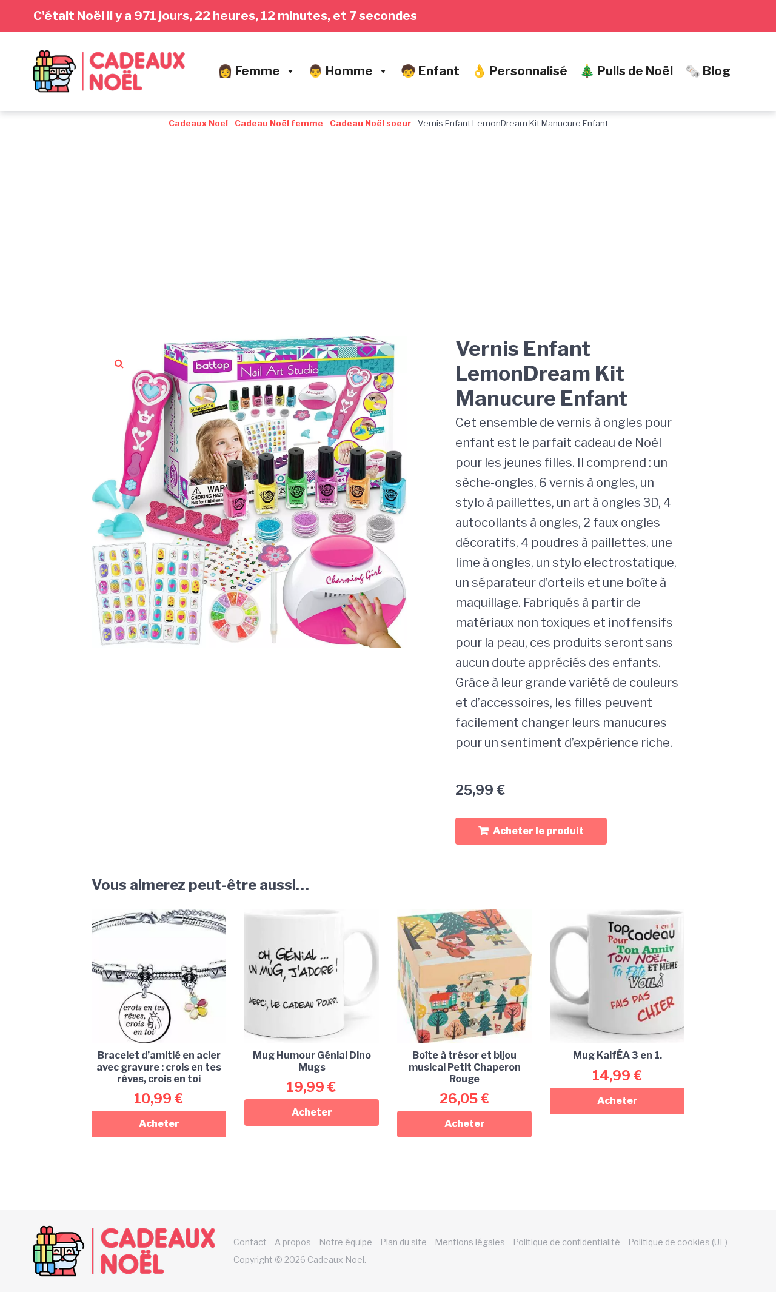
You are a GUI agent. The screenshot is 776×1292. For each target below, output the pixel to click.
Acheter (159, 1124)
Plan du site (403, 1242)
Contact (250, 1242)
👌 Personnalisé (519, 71)
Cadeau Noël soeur (370, 123)
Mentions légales (470, 1242)
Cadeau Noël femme (279, 123)
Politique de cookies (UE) (678, 1242)
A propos (293, 1242)
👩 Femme (249, 71)
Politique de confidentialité (566, 1242)
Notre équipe (345, 1242)
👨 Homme (340, 71)
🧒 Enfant (430, 71)
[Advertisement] (388, 221)
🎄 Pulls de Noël (626, 71)
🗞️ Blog (708, 71)
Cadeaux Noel (198, 123)
